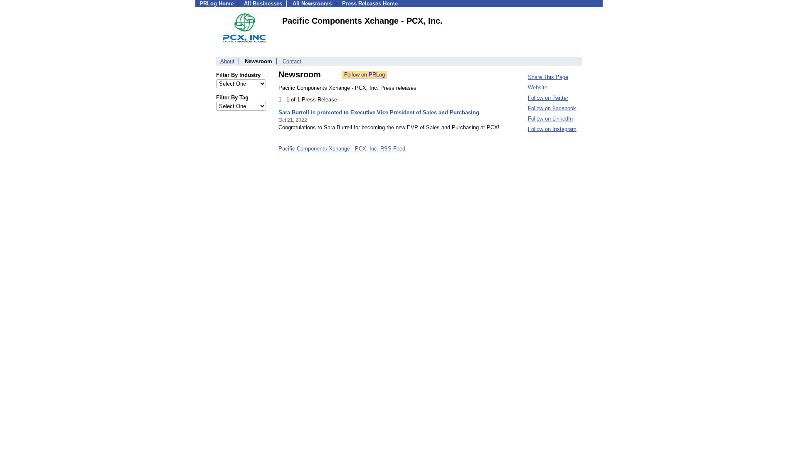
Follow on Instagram (552, 129)
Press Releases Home (370, 3)
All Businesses (263, 3)
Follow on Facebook (552, 108)
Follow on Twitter (548, 98)
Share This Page (548, 77)
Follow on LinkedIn (550, 119)
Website (537, 87)
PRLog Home (217, 3)
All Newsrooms (312, 3)
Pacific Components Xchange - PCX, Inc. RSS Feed (341, 149)
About (227, 61)
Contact (292, 61)
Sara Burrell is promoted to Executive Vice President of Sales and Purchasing (378, 112)
